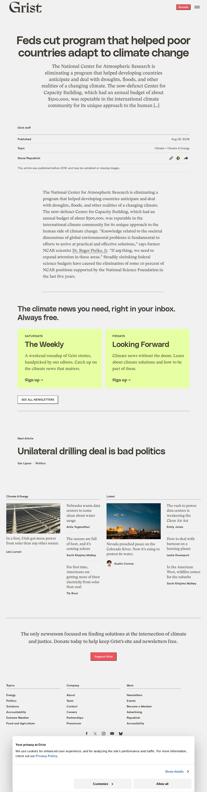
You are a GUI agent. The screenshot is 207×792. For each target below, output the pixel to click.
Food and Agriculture (20, 723)
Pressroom (74, 723)
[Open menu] (197, 7)
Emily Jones (175, 526)
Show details (174, 771)
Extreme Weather (17, 717)
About (71, 695)
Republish (133, 717)
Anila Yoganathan (78, 526)
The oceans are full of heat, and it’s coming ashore (82, 544)
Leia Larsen (13, 551)
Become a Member (139, 706)
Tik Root (72, 593)
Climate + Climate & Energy (172, 148)
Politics (41, 463)
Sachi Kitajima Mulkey (81, 555)
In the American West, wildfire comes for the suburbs (183, 572)
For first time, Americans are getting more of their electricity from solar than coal (83, 577)
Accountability (16, 712)
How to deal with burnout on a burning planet (181, 544)
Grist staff (24, 127)
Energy (11, 695)
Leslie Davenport (178, 555)
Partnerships (75, 717)
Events (131, 700)
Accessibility (135, 723)
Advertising (134, 712)
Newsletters (134, 695)
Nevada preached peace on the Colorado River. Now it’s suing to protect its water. (133, 549)
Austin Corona (124, 563)
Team (70, 700)
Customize (100, 783)
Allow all (162, 783)
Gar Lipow (24, 463)
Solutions (12, 706)
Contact (72, 706)
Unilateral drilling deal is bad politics (91, 450)
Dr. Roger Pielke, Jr (89, 250)
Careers (72, 712)
